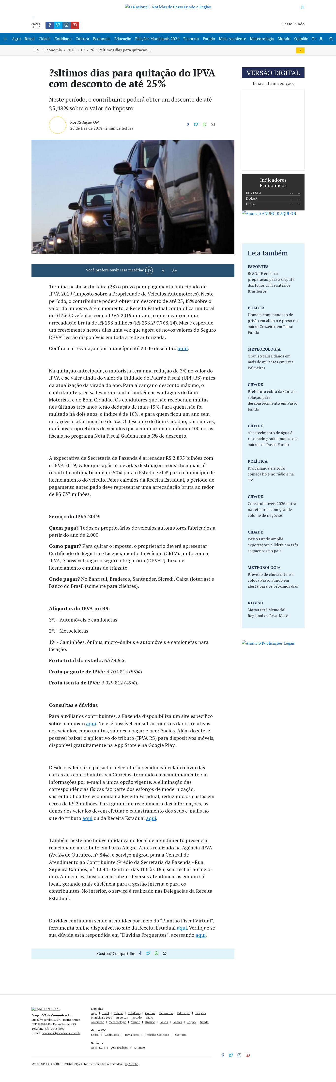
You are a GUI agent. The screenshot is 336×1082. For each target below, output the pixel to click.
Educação (122, 38)
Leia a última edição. (273, 83)
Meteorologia (262, 38)
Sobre (95, 1035)
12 (82, 50)
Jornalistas (132, 1035)
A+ (174, 270)
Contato (180, 1035)
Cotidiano (63, 38)
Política (177, 1022)
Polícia (164, 1022)
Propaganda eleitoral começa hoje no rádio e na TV (271, 474)
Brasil (30, 38)
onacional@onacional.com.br (61, 1033)
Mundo (284, 38)
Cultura (82, 38)
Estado (209, 38)
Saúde (204, 1022)
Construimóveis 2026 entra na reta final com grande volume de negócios (272, 509)
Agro (16, 38)
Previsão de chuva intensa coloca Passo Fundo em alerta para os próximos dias (273, 580)
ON (36, 50)
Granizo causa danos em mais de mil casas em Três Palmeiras (270, 362)
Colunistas (112, 1035)
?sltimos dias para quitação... (124, 50)
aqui (183, 348)
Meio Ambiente (232, 38)
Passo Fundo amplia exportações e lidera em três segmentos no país (273, 544)
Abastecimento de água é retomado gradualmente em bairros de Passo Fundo (273, 438)
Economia (101, 38)
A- (164, 270)
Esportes (191, 38)
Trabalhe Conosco (157, 1035)
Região (191, 1022)
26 (92, 50)
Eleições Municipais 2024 (157, 38)
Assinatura (98, 1047)
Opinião (301, 38)
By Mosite (131, 1064)
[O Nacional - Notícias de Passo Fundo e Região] (168, 6)
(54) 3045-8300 (54, 1028)
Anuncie (139, 1047)
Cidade (44, 38)
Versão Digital (119, 1047)
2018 (71, 50)
